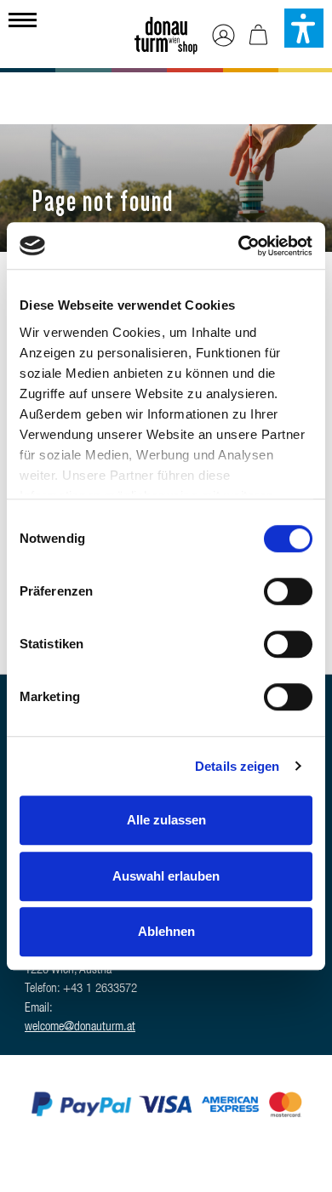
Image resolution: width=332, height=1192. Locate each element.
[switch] (288, 591)
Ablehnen (166, 931)
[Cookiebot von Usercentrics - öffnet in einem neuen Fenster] (238, 246)
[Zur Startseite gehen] (166, 31)
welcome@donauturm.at (80, 1027)
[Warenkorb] (258, 36)
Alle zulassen (166, 820)
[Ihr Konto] (223, 36)
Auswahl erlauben (166, 876)
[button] (303, 28)
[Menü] (22, 18)
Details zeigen (237, 766)
